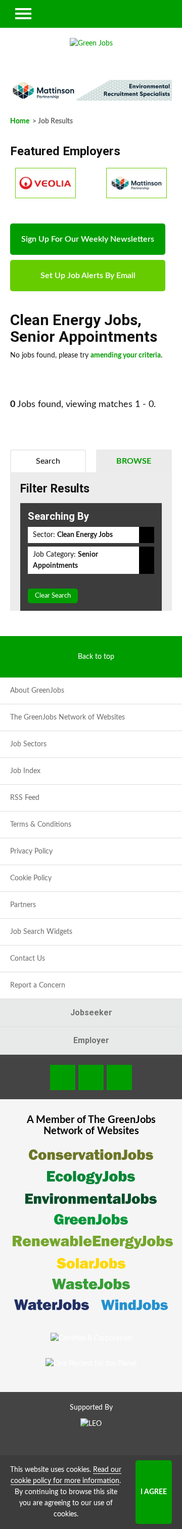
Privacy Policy (31, 851)
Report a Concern (37, 985)
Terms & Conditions (40, 824)
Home (19, 121)
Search (48, 461)
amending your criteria (125, 355)
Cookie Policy (31, 878)
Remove (146, 535)
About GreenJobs (37, 690)
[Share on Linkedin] (91, 1077)
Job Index (25, 771)
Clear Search (53, 596)
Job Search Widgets (41, 931)
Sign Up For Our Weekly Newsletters (87, 239)
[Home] (91, 43)
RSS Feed (24, 797)
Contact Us (27, 958)
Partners (23, 905)
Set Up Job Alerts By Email (87, 276)
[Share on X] (119, 1077)
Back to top (96, 656)
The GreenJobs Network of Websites (67, 717)
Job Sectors (28, 744)
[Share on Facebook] (62, 1077)
